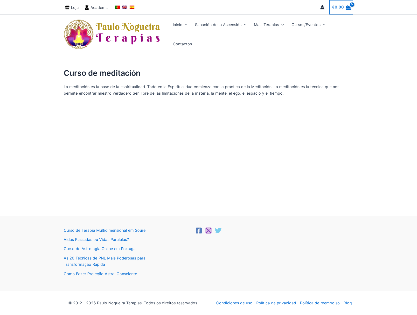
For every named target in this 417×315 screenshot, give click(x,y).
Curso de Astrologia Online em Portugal (100, 248)
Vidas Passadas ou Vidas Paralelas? (96, 239)
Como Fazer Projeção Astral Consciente (100, 273)
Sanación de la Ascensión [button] (218, 24)
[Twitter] (218, 230)
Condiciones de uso (234, 303)
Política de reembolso (320, 303)
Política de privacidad (276, 303)
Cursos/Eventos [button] (306, 24)
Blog (348, 303)
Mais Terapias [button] (266, 24)
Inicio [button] (177, 24)
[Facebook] (198, 230)
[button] (184, 24)
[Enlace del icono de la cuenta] (322, 7)
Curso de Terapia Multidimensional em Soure (105, 230)
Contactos (182, 44)
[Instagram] (208, 230)
